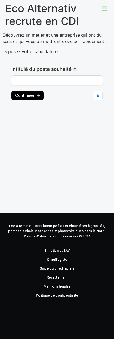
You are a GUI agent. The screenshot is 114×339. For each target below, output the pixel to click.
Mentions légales (57, 286)
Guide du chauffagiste (57, 268)
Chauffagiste (57, 260)
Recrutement (57, 277)
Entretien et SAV (57, 251)
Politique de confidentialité (57, 295)
